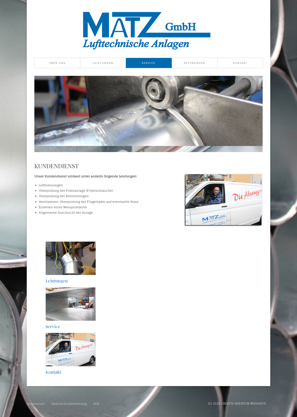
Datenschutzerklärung (69, 403)
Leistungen (103, 62)
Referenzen (194, 62)
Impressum (36, 403)
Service (148, 62)
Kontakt (240, 62)
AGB (96, 403)
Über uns (57, 62)
